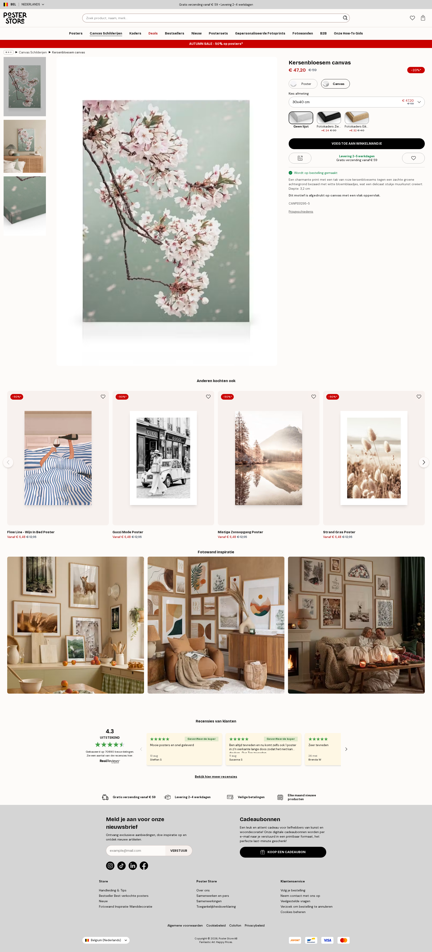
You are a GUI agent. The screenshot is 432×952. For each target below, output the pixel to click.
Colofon (235, 925)
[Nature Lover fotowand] (75, 625)
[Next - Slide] (428, 122)
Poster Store (226, 938)
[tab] (412, 18)
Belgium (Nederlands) (106, 940)
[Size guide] (300, 158)
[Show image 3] (25, 206)
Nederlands (31, 4)
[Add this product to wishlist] (413, 158)
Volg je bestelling (293, 890)
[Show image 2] (25, 146)
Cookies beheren (293, 912)
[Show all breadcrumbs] (9, 52)
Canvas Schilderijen (33, 52)
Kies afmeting (299, 93)
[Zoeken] (346, 18)
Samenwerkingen (209, 901)
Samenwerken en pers (212, 896)
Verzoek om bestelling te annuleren (307, 906)
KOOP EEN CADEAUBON (287, 852)
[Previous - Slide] (285, 122)
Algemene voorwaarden (185, 925)
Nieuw (103, 901)
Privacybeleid (255, 925)
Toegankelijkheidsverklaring (216, 906)
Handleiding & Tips (112, 890)
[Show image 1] (25, 86)
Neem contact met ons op (300, 896)
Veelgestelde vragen (295, 901)
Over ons (203, 890)
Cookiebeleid (216, 925)
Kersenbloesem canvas (68, 52)
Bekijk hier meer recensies (216, 776)
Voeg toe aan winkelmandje (357, 144)
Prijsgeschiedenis (301, 212)
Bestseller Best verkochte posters (123, 896)
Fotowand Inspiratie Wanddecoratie (125, 906)
